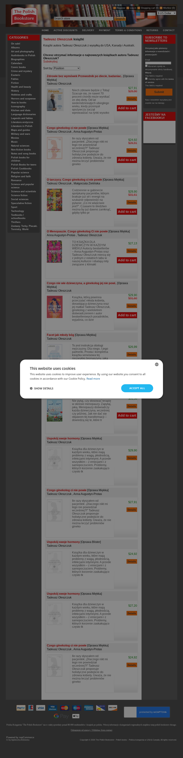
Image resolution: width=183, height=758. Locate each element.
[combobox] (157, 364)
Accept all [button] (137, 388)
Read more (93, 378)
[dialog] (91, 379)
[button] (41, 388)
